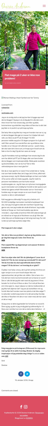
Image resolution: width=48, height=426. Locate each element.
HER (3, 240)
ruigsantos (5, 107)
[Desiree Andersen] (16, 5)
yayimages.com (7, 113)
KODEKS (29, 418)
